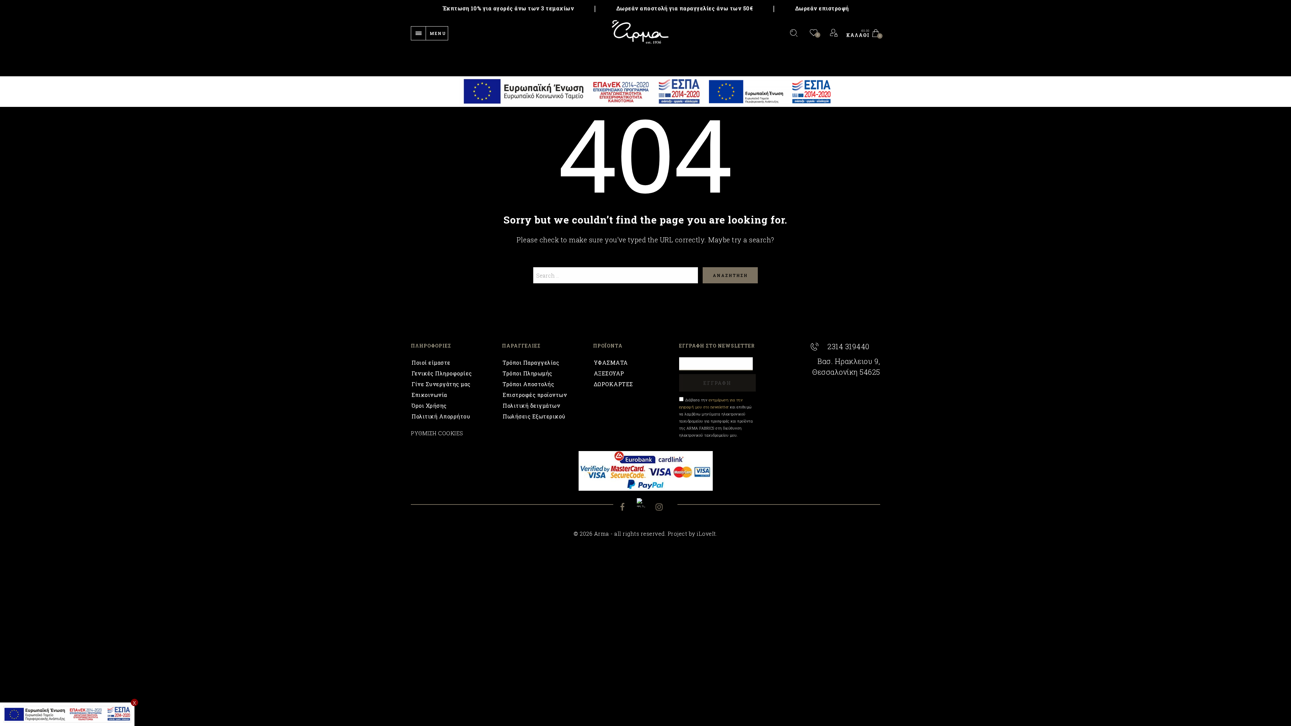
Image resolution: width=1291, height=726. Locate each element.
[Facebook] (627, 507)
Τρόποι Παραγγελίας (531, 362)
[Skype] (645, 502)
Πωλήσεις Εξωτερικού (534, 416)
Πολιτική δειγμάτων (531, 405)
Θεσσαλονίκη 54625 (846, 372)
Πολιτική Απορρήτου (441, 416)
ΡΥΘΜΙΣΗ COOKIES (437, 433)
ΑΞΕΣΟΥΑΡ (609, 373)
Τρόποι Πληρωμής (527, 373)
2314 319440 (848, 346)
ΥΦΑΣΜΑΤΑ (611, 362)
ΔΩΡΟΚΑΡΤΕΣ (613, 384)
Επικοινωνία (429, 394)
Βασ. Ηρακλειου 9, (848, 361)
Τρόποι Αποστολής (528, 384)
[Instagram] (663, 507)
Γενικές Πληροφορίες (442, 373)
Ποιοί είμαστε (431, 362)
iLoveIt (706, 533)
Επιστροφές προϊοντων (535, 394)
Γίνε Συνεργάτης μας (441, 384)
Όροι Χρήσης (429, 405)
